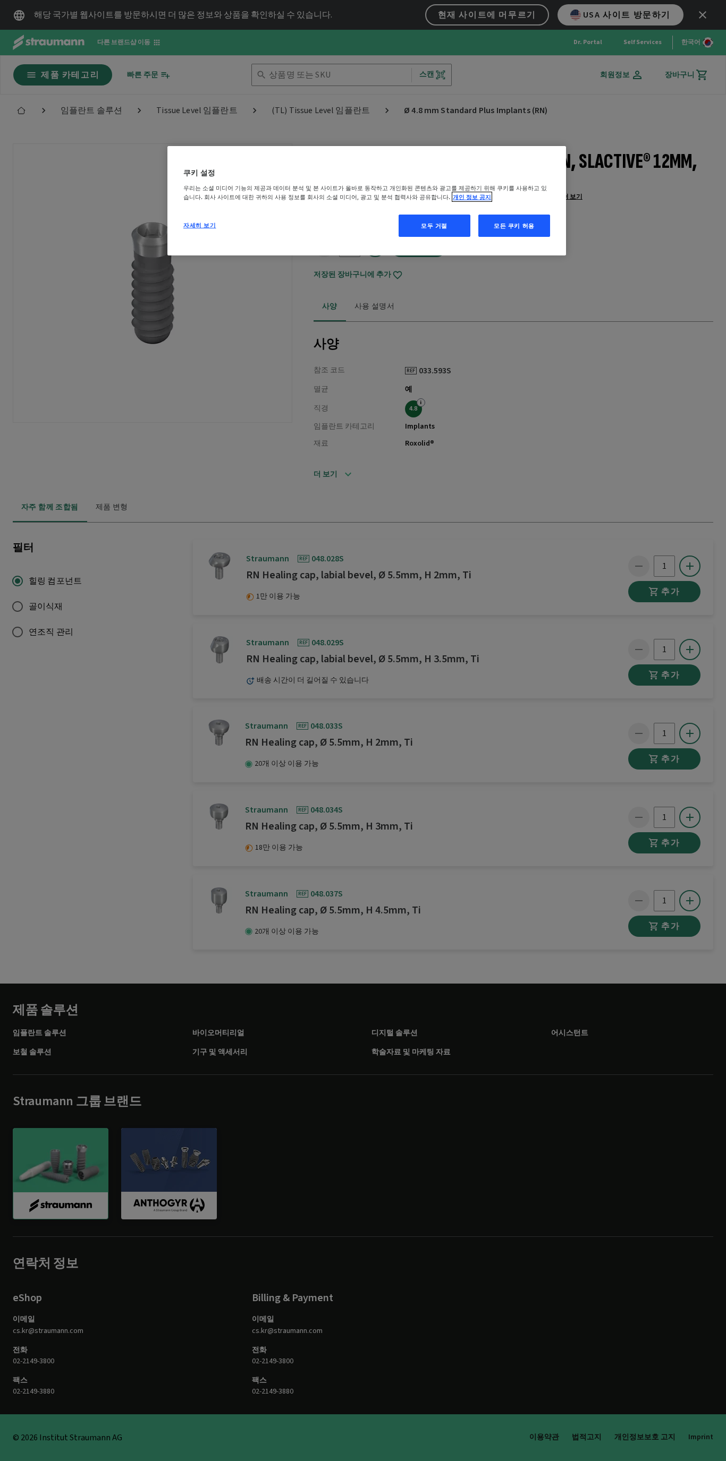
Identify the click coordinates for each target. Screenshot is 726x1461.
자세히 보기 (199, 225)
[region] (366, 200)
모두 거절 (434, 225)
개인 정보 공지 (472, 197)
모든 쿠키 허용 (514, 225)
